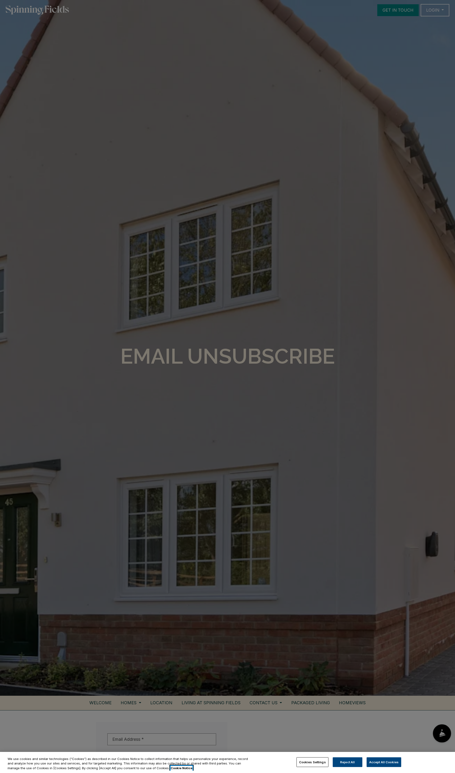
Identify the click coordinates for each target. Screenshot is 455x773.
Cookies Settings (312, 762)
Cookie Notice (181, 768)
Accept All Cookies (384, 762)
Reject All (347, 762)
